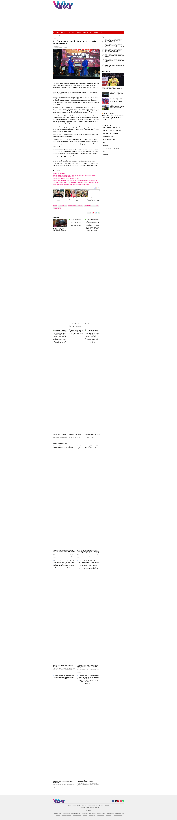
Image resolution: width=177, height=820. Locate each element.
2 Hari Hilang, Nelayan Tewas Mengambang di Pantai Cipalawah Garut (114, 46)
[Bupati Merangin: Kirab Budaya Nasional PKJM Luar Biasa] (92, 271)
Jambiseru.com (57, 813)
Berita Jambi (55, 38)
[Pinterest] (118, 801)
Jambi (57, 32)
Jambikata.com (101, 813)
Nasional (79, 32)
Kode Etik (84, 805)
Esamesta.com (110, 813)
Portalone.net (100, 815)
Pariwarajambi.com (66, 815)
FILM (104, 151)
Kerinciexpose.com (118, 815)
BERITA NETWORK (109, 113)
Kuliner (73, 32)
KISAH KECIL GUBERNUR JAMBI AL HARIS (112, 130)
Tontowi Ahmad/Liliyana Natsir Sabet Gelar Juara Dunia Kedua (117, 100)
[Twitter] (116, 801)
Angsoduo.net (85, 813)
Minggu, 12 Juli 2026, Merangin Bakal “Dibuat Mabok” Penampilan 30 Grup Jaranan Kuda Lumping (75, 180)
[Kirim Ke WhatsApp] (99, 213)
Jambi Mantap (87, 205)
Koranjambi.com (76, 813)
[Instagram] (121, 801)
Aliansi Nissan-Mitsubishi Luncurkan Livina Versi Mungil (114, 66)
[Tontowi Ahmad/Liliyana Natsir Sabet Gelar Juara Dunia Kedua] (105, 101)
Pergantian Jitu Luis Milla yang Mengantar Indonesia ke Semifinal (117, 107)
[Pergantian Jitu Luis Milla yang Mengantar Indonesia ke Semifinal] (105, 107)
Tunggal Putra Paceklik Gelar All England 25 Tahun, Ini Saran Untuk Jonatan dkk (112, 89)
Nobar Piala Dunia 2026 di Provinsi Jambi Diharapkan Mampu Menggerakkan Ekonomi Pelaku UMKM (76, 182)
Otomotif (96, 32)
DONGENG (105, 145)
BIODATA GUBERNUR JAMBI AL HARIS (111, 127)
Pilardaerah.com (120, 813)
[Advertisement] (88, 20)
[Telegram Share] (96, 213)
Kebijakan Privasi (72, 805)
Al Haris (55, 205)
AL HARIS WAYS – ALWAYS (109, 136)
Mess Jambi (95, 205)
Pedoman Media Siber (93, 805)
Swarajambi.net (77, 815)
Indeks (78, 805)
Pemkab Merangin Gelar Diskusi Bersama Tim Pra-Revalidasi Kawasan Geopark (71, 184)
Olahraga (85, 32)
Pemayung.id (92, 815)
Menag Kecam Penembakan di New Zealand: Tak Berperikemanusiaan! (113, 41)
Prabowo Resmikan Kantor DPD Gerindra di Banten (114, 56)
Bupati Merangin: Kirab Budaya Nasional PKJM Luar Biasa (66, 178)
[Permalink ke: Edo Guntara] (54, 46)
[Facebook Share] (88, 213)
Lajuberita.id (93, 813)
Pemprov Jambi (57, 208)
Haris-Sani (80, 205)
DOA (104, 142)
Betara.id (58, 815)
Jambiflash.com (66, 813)
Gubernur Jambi (72, 205)
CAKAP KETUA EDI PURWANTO (110, 139)
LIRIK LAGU (105, 154)
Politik (101, 32)
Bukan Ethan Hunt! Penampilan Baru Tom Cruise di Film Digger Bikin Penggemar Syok (113, 117)
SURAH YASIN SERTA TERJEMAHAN (111, 148)
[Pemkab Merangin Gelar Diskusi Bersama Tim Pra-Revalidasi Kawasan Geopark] (92, 381)
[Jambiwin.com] (63, 5)
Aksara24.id (108, 815)
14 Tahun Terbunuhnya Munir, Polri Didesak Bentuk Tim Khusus (113, 51)
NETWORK (107, 805)
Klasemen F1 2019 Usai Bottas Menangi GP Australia (116, 94)
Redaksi (101, 805)
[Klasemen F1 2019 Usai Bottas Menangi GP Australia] (105, 94)
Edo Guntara (57, 46)
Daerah (63, 32)
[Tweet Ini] (90, 213)
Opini (91, 32)
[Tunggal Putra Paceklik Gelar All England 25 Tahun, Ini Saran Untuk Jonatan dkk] (113, 79)
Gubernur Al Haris (62, 205)
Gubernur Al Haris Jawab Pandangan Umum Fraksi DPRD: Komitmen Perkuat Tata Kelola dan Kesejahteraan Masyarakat (74, 172)
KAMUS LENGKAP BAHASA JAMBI (110, 133)
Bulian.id (85, 815)
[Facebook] (113, 801)
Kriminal (68, 32)
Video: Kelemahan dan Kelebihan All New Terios (114, 61)
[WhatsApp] (123, 801)
